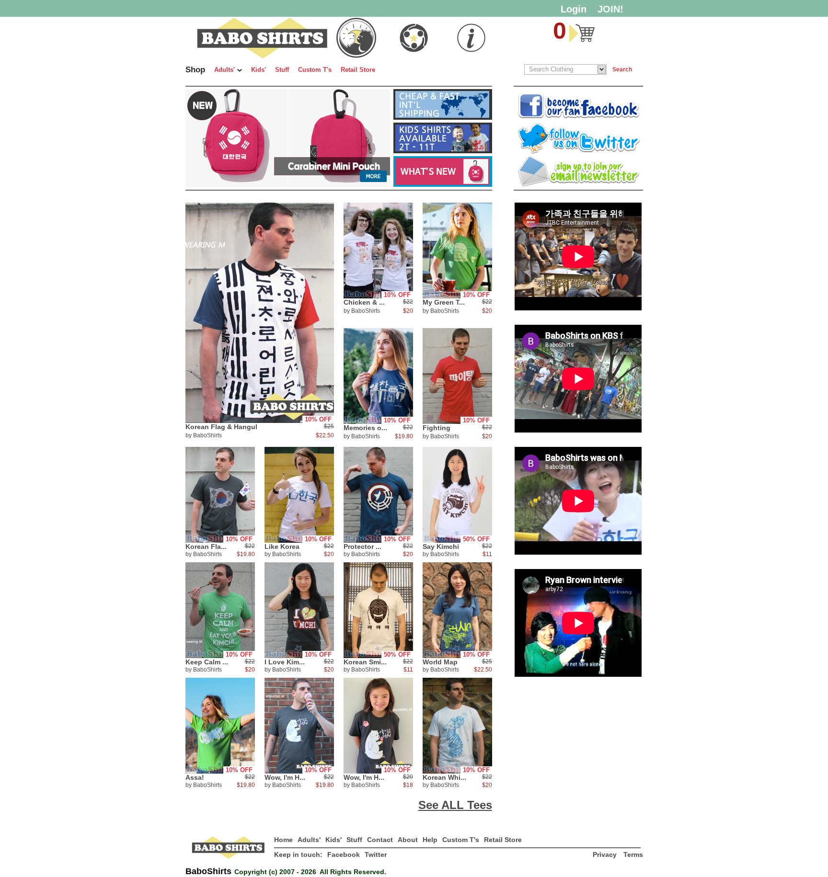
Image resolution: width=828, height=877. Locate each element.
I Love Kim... (284, 662)
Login (573, 9)
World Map (440, 662)
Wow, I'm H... (284, 777)
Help (430, 839)
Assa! (194, 777)
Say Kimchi (441, 546)
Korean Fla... (206, 546)
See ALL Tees (455, 804)
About (408, 839)
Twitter (376, 854)
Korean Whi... (444, 777)
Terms (633, 854)
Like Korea (281, 546)
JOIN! (610, 9)
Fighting (436, 428)
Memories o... (365, 428)
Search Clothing (551, 69)
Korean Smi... (365, 662)
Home (283, 839)
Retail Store (358, 69)
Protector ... (362, 546)
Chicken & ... (364, 302)
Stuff (282, 69)
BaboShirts (207, 435)
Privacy (606, 854)
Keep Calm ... (206, 662)
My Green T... (444, 302)
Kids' (258, 69)
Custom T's (315, 69)
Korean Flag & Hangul (221, 427)
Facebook (343, 854)
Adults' (224, 69)
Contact (380, 839)
